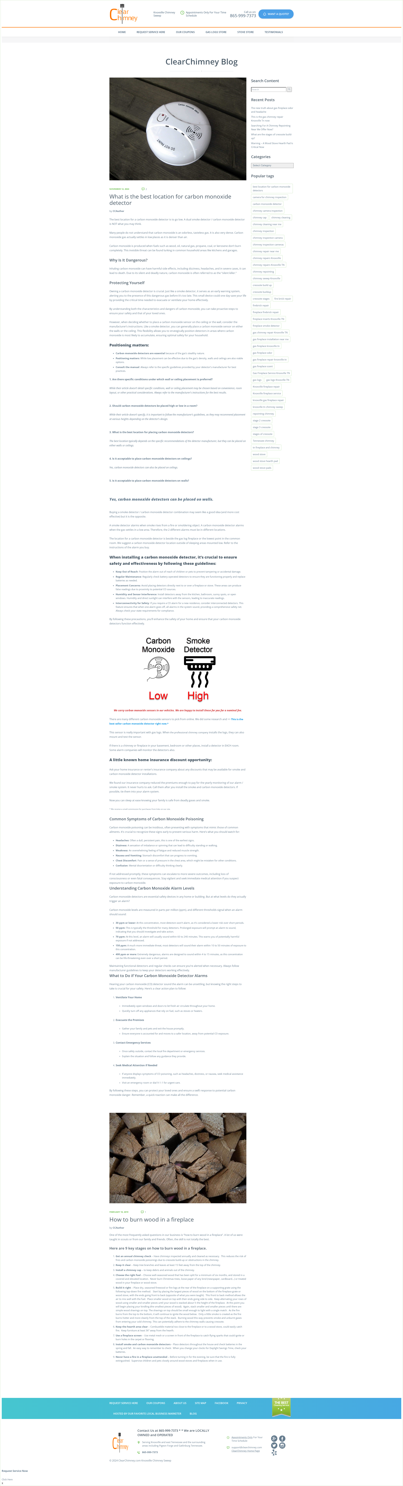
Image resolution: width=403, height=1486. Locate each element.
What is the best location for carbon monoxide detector (170, 200)
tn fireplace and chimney (266, 447)
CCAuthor (118, 211)
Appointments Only (242, 1437)
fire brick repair (282, 298)
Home (122, 32)
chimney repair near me (266, 251)
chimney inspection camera (268, 237)
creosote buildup (262, 291)
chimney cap (260, 217)
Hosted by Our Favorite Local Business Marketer (147, 1413)
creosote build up (262, 285)
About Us (180, 1403)
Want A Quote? (278, 14)
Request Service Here (151, 32)
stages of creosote (262, 433)
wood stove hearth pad (265, 461)
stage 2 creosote (261, 420)
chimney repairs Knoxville (267, 258)
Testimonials (274, 32)
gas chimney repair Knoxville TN (270, 332)
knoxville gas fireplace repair (268, 400)
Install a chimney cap (128, 1270)
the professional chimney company (189, 732)
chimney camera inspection (268, 210)
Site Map (200, 1403)
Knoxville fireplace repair (266, 386)
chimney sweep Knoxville (266, 278)
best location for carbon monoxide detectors (271, 188)
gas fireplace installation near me (271, 339)
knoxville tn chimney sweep (268, 406)
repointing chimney (263, 413)
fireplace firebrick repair (266, 312)
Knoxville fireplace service (267, 393)
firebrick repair (261, 305)
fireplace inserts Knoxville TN (268, 318)
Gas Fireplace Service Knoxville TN (271, 373)
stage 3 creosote (261, 427)
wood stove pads (262, 467)
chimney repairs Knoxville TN (268, 264)
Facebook (221, 1403)
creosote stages (261, 298)
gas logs (257, 379)
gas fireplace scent (263, 366)
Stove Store (245, 32)
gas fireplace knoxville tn (266, 346)
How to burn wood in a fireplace (151, 1219)
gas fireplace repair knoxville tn (270, 359)
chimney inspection (263, 231)
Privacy (242, 1403)
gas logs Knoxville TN (277, 379)
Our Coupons (185, 32)
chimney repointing (263, 271)
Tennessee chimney (263, 440)
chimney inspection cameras (268, 244)
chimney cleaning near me (267, 224)
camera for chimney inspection (269, 197)
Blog (193, 1413)
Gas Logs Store (216, 32)
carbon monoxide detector (267, 203)
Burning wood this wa (189, 1317)
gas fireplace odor (262, 352)
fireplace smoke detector (266, 325)
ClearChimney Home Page (246, 1450)
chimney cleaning (280, 217)
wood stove (259, 454)
